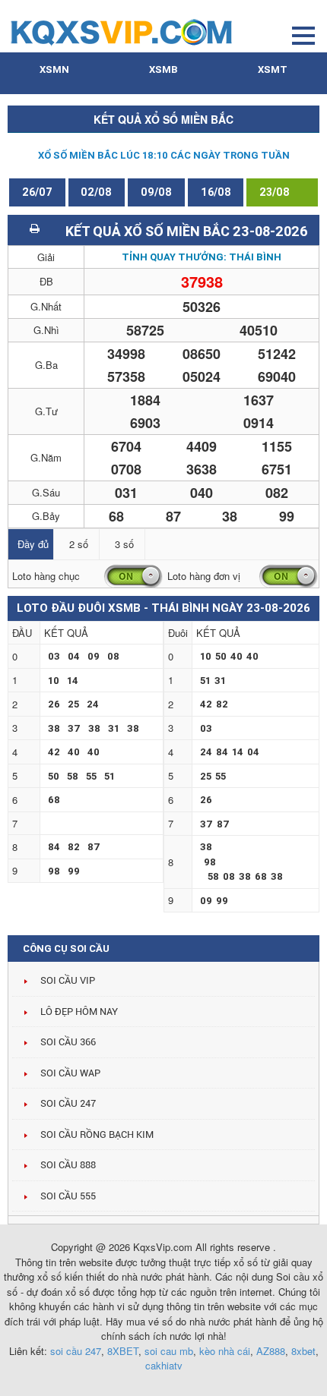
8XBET (122, 1351)
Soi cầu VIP (67, 980)
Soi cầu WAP (70, 1073)
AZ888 (270, 1351)
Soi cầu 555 (68, 1196)
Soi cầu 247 (68, 1103)
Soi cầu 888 (68, 1165)
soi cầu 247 (75, 1351)
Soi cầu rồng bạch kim (97, 1134)
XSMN (54, 69)
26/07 (37, 192)
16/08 (216, 192)
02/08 (96, 192)
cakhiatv (164, 1365)
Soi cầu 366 (68, 1042)
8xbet (303, 1351)
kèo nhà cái (224, 1351)
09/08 (156, 192)
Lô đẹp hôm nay (79, 1011)
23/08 (274, 192)
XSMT (272, 69)
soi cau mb (168, 1351)
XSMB (163, 69)
